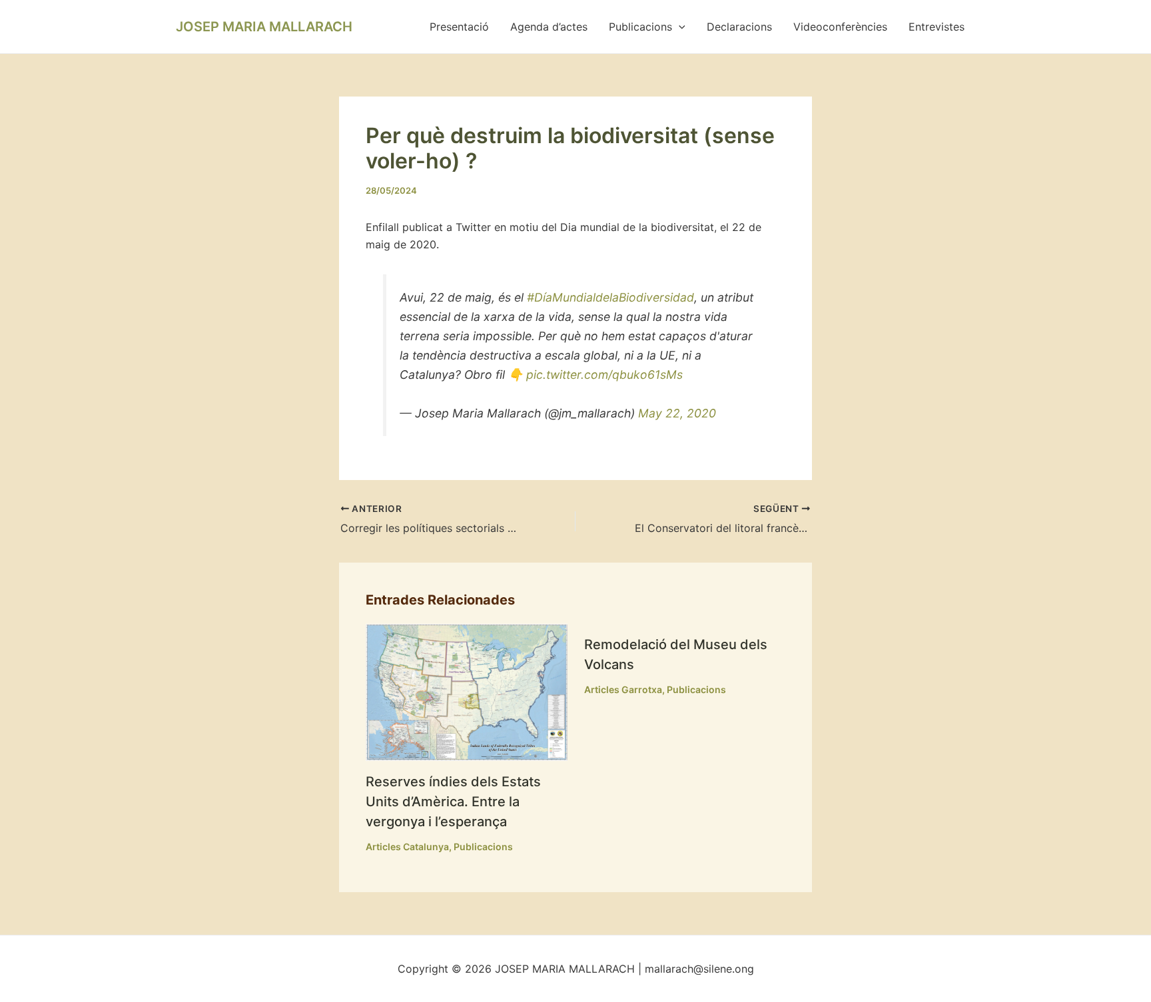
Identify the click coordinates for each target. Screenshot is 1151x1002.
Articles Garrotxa (623, 689)
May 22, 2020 (677, 413)
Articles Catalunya (407, 846)
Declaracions (739, 26)
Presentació (459, 26)
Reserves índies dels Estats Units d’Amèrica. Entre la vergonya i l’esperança (453, 802)
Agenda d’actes (548, 26)
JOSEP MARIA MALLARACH (264, 27)
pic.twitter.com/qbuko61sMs (604, 374)
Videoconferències (840, 26)
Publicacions (640, 26)
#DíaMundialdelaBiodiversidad (610, 297)
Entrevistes (936, 26)
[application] (678, 26)
